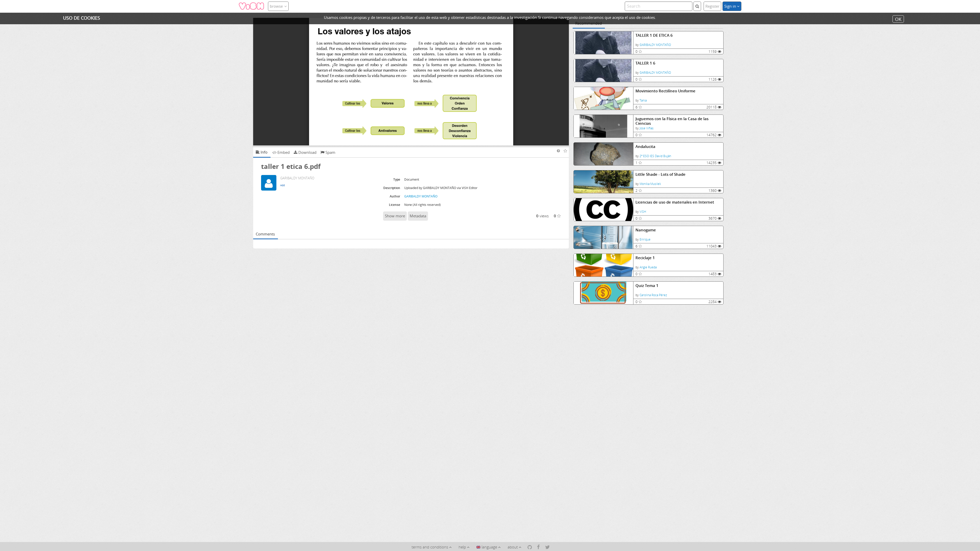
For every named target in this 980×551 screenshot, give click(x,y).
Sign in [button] (730, 6)
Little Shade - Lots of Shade (660, 174)
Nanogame (645, 230)
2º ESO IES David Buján (655, 156)
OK (898, 19)
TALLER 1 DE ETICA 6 (654, 35)
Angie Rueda (648, 267)
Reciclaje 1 (645, 257)
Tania (643, 100)
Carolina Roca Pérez (653, 295)
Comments (265, 233)
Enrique (645, 239)
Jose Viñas (647, 128)
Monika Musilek (650, 184)
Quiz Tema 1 (646, 285)
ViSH (643, 211)
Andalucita (645, 146)
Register (712, 6)
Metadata (418, 215)
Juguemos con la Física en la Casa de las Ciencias (671, 121)
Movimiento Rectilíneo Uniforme (665, 91)
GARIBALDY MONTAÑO (655, 45)
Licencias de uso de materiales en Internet (674, 202)
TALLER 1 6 (645, 63)
